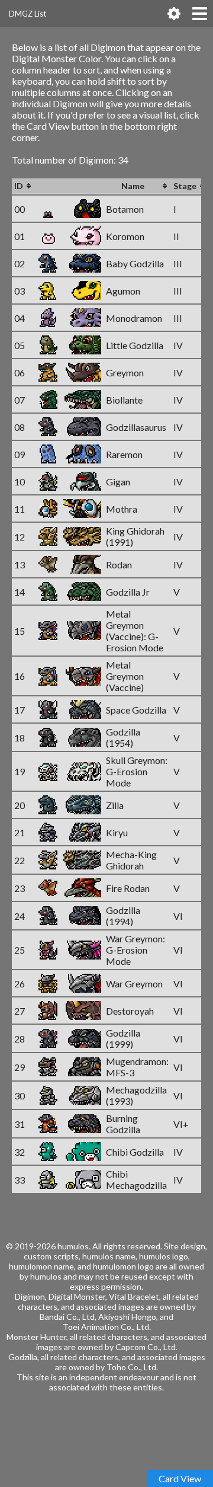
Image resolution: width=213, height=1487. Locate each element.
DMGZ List (27, 13)
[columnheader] (23, 186)
